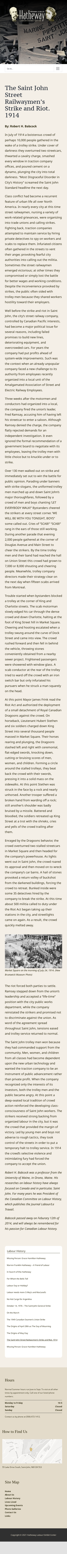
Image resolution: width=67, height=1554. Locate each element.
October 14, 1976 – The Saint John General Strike (29, 1305)
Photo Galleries (13, 1509)
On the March (13, 1312)
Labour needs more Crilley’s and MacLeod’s (26, 1292)
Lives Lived (10, 1502)
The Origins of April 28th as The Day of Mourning (29, 1326)
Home (8, 1491)
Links (7, 1516)
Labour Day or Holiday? (17, 1285)
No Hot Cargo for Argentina (19, 1299)
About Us (9, 1494)
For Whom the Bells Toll (17, 1278)
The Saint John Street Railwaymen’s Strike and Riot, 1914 (32, 1339)
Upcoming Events (14, 1505)
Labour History (12, 1498)
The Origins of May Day (17, 1333)
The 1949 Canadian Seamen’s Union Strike (26, 1319)
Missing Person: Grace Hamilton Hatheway (26, 1258)
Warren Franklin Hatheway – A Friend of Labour (28, 1265)
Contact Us (10, 1512)
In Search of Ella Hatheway (19, 1271)
